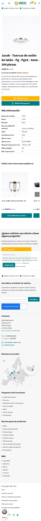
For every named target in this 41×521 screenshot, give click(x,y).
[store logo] (20, 2)
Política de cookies (20, 266)
